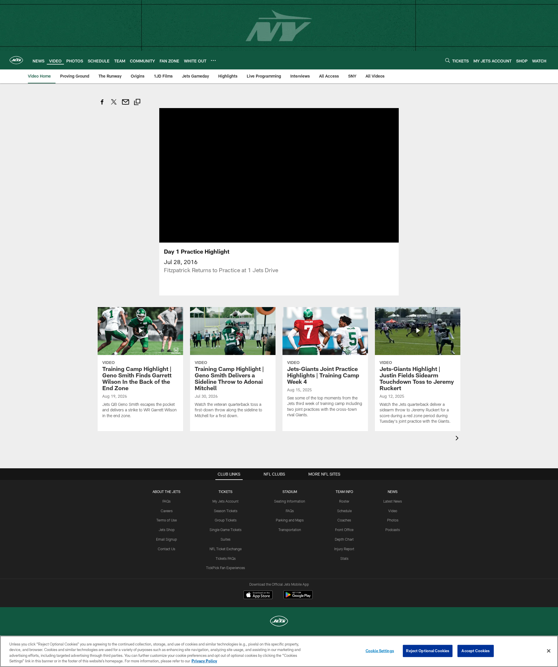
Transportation (289, 530)
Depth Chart (344, 539)
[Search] (447, 60)
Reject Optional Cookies (427, 650)
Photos (392, 520)
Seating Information (289, 501)
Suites (225, 539)
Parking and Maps (290, 520)
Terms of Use (166, 520)
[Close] (548, 650)
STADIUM (289, 492)
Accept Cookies (476, 650)
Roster (344, 501)
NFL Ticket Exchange (226, 549)
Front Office (344, 530)
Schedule (344, 511)
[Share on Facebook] (102, 105)
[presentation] (458, 439)
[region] (279, 651)
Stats (344, 558)
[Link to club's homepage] (16, 60)
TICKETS (226, 492)
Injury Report (344, 549)
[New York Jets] (279, 622)
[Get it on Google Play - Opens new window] (298, 598)
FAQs (166, 501)
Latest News (392, 501)
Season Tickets (225, 511)
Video (392, 511)
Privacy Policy (204, 661)
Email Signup (166, 539)
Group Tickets (226, 520)
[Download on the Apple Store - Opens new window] (258, 595)
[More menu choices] (213, 60)
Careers (167, 511)
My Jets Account (225, 501)
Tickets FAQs (226, 558)
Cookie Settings (380, 650)
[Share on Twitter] (114, 105)
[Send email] (125, 105)
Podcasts (392, 530)
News (393, 492)
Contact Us (166, 549)
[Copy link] (137, 102)
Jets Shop (167, 530)
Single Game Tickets (226, 530)
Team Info (344, 492)
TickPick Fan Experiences (225, 568)
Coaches (344, 520)
